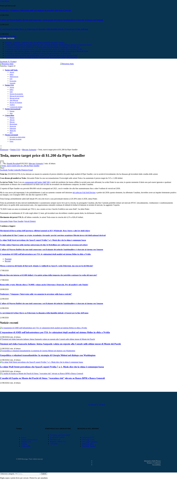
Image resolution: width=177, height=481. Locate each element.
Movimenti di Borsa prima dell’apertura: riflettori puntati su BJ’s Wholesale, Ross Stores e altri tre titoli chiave (45, 231)
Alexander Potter (6, 221)
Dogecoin (13, 126)
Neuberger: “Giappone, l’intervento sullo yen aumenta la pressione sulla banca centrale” (36, 10)
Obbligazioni (14, 76)
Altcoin (12, 120)
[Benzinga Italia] (60, 64)
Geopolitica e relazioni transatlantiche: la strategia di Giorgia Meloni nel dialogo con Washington (38, 53)
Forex (11, 141)
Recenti (8, 261)
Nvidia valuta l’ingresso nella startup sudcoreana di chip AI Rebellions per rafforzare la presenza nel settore (44, 245)
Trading (12, 105)
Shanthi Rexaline (13, 163)
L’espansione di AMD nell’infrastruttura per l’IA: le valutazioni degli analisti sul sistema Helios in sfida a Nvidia (43, 49)
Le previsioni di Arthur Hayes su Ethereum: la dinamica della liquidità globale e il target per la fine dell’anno (44, 29)
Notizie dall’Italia (11, 70)
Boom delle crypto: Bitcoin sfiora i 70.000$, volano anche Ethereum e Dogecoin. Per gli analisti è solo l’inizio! (44, 285)
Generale (12, 83)
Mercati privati (14, 98)
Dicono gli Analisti (16, 102)
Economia (13, 81)
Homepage (4, 150)
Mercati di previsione (17, 96)
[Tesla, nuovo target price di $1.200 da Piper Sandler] (19, 166)
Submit (43, 474)
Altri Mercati (14, 100)
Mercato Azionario (29, 150)
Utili (11, 92)
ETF (11, 79)
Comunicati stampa (16, 107)
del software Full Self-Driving (84, 193)
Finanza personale (11, 135)
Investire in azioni (15, 139)
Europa (12, 111)
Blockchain (13, 124)
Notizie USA (9, 85)
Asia (11, 113)
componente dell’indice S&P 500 (37, 182)
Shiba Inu (13, 130)
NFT (11, 133)
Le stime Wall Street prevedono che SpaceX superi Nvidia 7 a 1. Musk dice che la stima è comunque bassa (41, 55)
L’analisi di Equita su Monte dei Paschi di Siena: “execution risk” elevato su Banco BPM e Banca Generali (41, 58)
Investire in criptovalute (17, 137)
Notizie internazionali (12, 109)
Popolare (8, 259)
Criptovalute (9, 115)
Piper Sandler (18, 221)
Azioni (12, 72)
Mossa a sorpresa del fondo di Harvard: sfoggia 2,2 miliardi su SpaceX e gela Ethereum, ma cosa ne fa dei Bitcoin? (46, 266)
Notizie (12, 117)
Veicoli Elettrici (30, 221)
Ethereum (13, 128)
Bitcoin (12, 122)
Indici (11, 74)
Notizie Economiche (16, 94)
